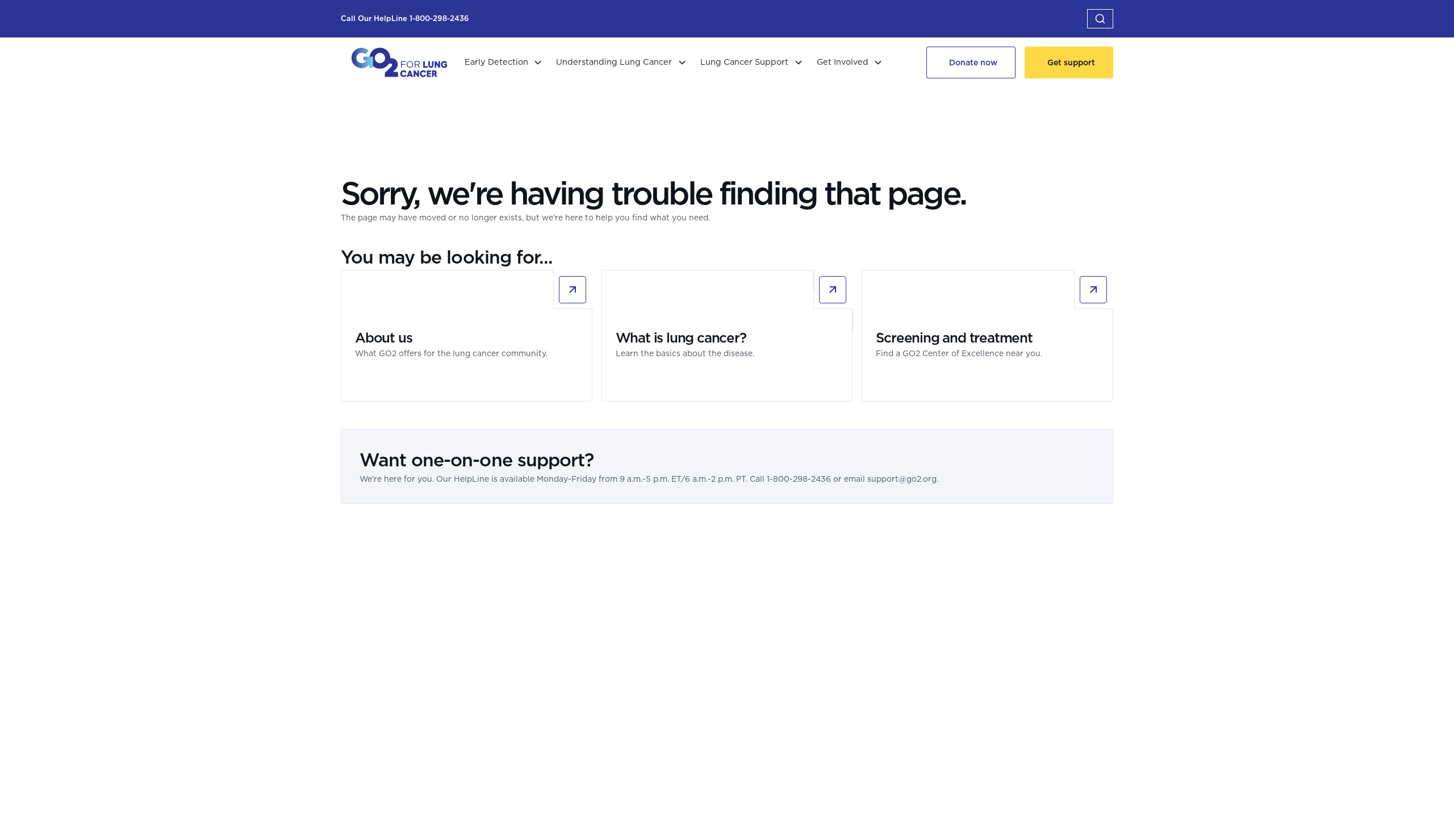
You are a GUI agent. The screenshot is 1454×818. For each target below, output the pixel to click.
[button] (1100, 18)
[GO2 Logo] (399, 62)
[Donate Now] (971, 62)
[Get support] (1069, 62)
